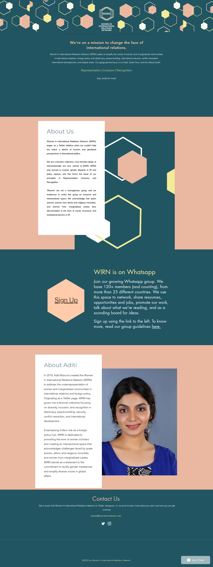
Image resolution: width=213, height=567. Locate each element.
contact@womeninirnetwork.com (106, 515)
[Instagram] (109, 523)
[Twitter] (103, 523)
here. (156, 326)
